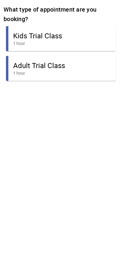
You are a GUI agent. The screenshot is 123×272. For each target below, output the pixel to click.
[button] (61, 38)
